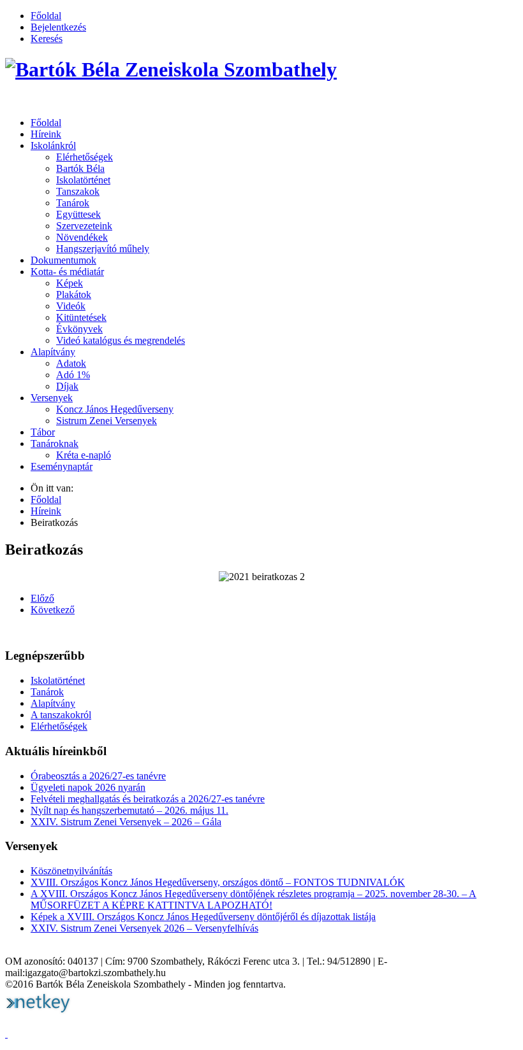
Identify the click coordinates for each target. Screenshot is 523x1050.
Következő (53, 609)
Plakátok (73, 294)
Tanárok (72, 202)
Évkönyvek (79, 328)
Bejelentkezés (58, 27)
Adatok (71, 363)
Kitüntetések (81, 317)
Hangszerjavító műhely (102, 248)
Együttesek (78, 214)
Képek (69, 283)
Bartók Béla (80, 168)
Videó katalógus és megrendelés (120, 340)
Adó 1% (73, 374)
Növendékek (82, 237)
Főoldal (46, 15)
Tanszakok (77, 191)
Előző (42, 598)
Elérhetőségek (84, 157)
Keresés (47, 38)
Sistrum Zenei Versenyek (106, 420)
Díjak (67, 386)
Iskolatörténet (83, 179)
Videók (70, 306)
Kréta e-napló (83, 455)
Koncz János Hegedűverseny (114, 409)
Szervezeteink (84, 225)
